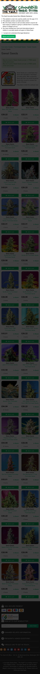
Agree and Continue (8, 36)
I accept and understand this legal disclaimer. (16, 33)
